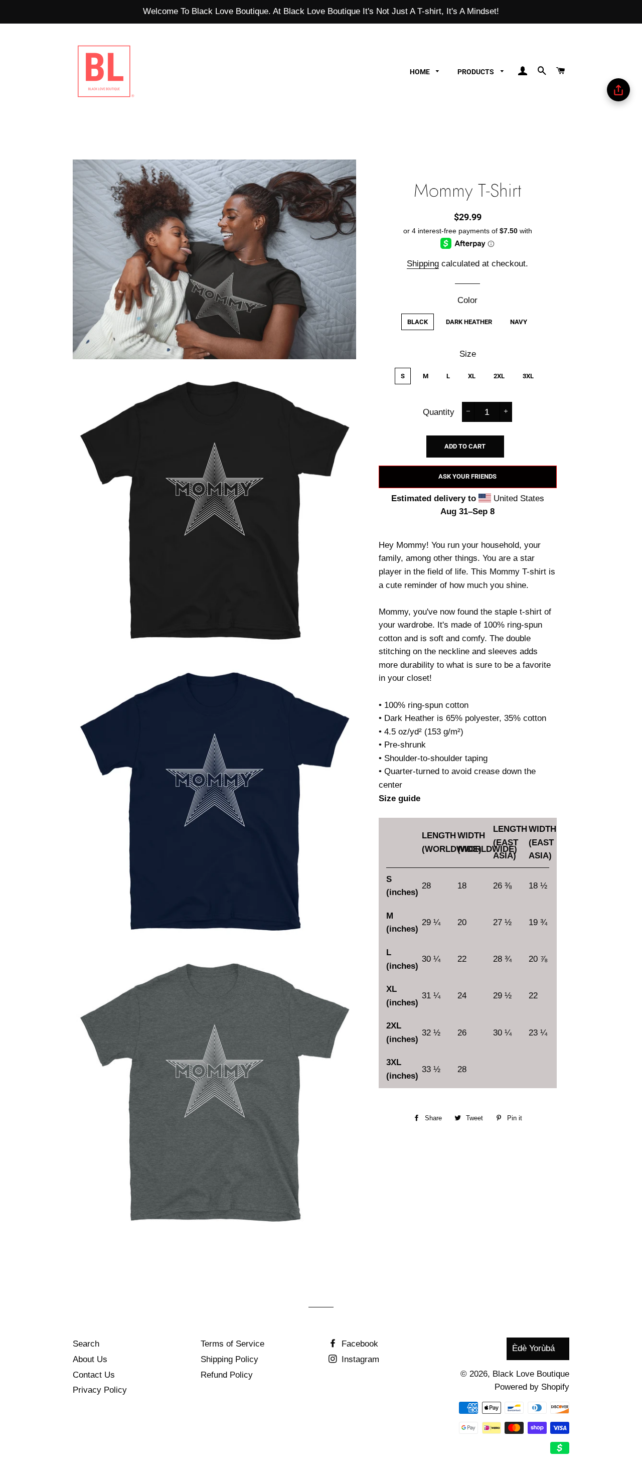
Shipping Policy (229, 1359)
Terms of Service (232, 1344)
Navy (518, 322)
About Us (90, 1359)
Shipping (423, 263)
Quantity (438, 412)
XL (471, 376)
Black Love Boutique (531, 1374)
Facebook (358, 1344)
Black (417, 322)
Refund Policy (227, 1375)
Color (467, 300)
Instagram (359, 1359)
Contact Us (94, 1375)
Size (467, 354)
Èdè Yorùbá (533, 1348)
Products (476, 72)
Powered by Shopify (532, 1387)
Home (420, 72)
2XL (499, 376)
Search (86, 1344)
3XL (528, 376)
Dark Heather (469, 322)
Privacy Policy (100, 1390)
